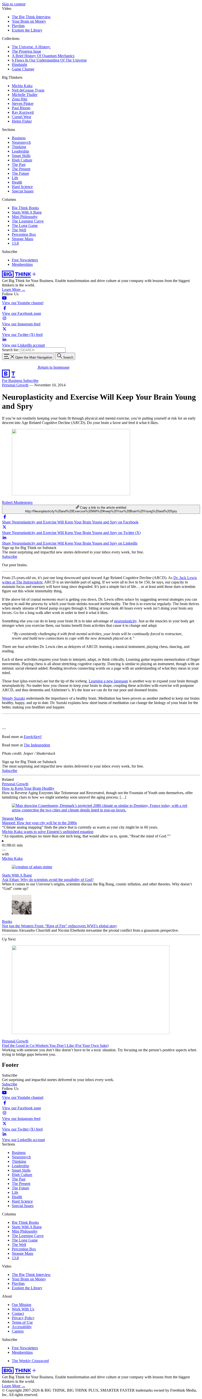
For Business (12, 380)
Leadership (20, 151)
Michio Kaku (22, 86)
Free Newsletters (25, 260)
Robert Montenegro (17, 502)
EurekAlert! (33, 737)
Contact (18, 1313)
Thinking (19, 147)
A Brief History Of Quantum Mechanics (43, 56)
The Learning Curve (28, 221)
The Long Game (25, 225)
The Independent (37, 745)
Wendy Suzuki (13, 698)
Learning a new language (108, 681)
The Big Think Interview (31, 17)
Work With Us (23, 1309)
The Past (18, 164)
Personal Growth (15, 385)
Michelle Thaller (24, 95)
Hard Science (22, 187)
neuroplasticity (125, 621)
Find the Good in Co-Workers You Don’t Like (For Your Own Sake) (55, 1045)
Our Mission (21, 1305)
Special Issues (23, 191)
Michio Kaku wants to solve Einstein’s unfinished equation (47, 832)
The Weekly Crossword (30, 1361)
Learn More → (13, 289)
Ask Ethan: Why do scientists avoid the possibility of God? (48, 880)
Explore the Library (27, 30)
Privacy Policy (23, 1318)
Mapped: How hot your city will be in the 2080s (39, 823)
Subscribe (30, 380)
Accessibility (22, 1327)
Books (7, 921)
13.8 (15, 243)
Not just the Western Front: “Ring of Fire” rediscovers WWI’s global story (59, 926)
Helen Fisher (22, 121)
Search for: (10, 350)
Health (17, 182)
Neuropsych (21, 142)
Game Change (23, 69)
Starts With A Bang (27, 212)
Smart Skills (21, 156)
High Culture (22, 160)
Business (19, 138)
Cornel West (21, 117)
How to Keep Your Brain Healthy (28, 788)
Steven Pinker (23, 103)
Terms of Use (22, 1322)
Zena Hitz (19, 99)
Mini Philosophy (25, 217)
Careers (18, 1331)
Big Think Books (25, 208)
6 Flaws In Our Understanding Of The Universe (49, 60)
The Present (21, 169)
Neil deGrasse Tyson (28, 90)
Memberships (22, 264)
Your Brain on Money (29, 21)
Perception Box (24, 234)
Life (15, 178)
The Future (20, 173)
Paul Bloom (21, 108)
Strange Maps (22, 239)
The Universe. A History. (31, 47)
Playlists (18, 26)
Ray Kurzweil (23, 112)
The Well (19, 230)
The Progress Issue (26, 51)
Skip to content (13, 4)
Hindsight (19, 65)
